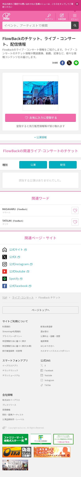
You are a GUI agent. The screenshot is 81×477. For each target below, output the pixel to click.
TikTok (48, 385)
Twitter (69, 62)
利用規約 (6, 326)
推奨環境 (44, 341)
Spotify (14, 278)
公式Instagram (19, 264)
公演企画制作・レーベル (13, 419)
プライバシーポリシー (12, 336)
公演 (33, 165)
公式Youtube (17, 271)
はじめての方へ (47, 345)
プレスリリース (9, 404)
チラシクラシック (10, 370)
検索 (78, 27)
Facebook (49, 370)
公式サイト (16, 249)
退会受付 (44, 331)
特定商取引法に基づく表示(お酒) (16, 345)
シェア (62, 62)
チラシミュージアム (11, 375)
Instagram (49, 380)
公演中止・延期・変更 (50, 336)
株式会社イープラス (11, 399)
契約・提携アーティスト (13, 414)
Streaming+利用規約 (11, 331)
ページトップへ (41, 310)
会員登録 (62, 18)
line (76, 62)
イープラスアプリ (10, 365)
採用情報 (6, 409)
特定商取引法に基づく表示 (14, 341)
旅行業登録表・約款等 (12, 350)
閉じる (77, 3)
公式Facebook (18, 286)
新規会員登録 (46, 326)
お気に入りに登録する (43, 117)
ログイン (49, 18)
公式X (12, 257)
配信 (62, 165)
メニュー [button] (75, 18)
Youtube (48, 375)
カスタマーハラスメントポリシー (55, 350)
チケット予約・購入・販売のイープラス (6, 16)
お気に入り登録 (78, 210)
